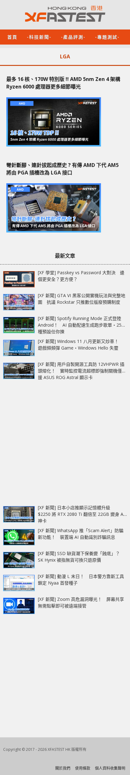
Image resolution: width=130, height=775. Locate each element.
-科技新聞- (39, 36)
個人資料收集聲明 (110, 768)
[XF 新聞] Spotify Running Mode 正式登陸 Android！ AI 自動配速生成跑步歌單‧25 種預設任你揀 (79, 324)
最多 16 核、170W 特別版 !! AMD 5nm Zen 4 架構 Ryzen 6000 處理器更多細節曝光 (63, 83)
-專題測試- (107, 36)
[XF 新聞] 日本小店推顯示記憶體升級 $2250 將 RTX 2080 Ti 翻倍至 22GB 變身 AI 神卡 (81, 514)
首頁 (12, 36)
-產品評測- (73, 36)
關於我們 (62, 768)
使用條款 (82, 768)
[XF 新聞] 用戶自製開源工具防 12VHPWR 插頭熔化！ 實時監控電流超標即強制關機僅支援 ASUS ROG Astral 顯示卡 (82, 370)
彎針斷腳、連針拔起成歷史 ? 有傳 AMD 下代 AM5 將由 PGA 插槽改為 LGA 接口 (62, 169)
